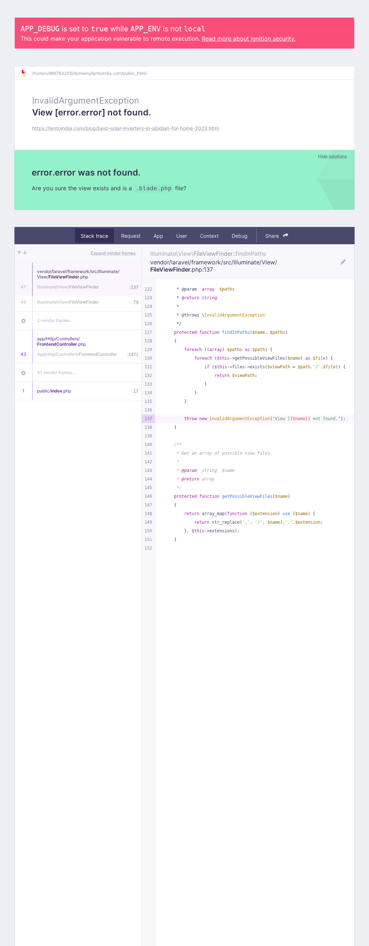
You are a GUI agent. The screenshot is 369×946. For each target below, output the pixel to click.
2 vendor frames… (55, 320)
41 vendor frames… (56, 372)
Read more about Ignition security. (248, 38)
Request (131, 236)
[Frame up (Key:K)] (19, 253)
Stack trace (94, 236)
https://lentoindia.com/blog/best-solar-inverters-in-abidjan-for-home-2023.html (125, 128)
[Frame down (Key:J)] (25, 253)
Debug (240, 236)
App (158, 236)
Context (209, 236)
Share (272, 236)
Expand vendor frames (113, 253)
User (181, 236)
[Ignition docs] (26, 73)
